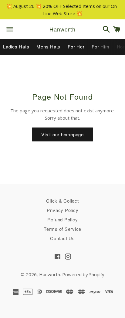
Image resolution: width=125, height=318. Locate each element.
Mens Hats (48, 46)
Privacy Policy (63, 210)
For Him (100, 46)
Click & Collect (62, 200)
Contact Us (62, 238)
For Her (76, 46)
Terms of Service (62, 229)
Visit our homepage (62, 134)
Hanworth (62, 29)
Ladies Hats (16, 46)
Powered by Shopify (83, 274)
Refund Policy (62, 219)
